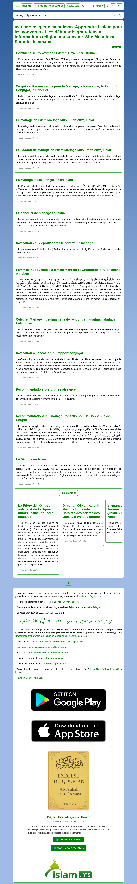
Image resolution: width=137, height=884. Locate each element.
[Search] (119, 15)
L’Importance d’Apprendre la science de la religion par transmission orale (51, 636)
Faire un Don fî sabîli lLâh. (30, 677)
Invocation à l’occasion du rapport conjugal (49, 353)
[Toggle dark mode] (107, 6)
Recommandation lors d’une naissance (46, 389)
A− (113, 5)
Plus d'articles (68, 492)
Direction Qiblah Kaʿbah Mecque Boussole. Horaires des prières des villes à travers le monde (81, 511)
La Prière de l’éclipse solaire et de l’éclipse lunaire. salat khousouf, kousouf (36, 511)
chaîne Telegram (93, 607)
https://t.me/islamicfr (55, 658)
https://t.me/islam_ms (68, 601)
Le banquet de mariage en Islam (40, 213)
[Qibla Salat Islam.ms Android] (68, 717)
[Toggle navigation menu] (17, 5)
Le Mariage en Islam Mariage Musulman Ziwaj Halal (55, 120)
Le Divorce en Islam (31, 459)
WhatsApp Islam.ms (56, 663)
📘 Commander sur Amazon (68, 839)
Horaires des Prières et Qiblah (49, 6)
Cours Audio (73, 6)
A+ (119, 5)
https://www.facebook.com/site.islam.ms (48, 652)
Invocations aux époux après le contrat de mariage (54, 243)
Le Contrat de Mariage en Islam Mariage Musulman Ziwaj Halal (63, 150)
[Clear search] (114, 15)
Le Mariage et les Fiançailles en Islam (44, 180)
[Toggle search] (83, 6)
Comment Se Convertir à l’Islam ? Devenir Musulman (56, 53)
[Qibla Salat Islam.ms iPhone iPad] (68, 743)
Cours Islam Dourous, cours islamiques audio (61, 641)
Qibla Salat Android (100, 669)
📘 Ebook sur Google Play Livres (68, 848)
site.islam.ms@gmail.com (89, 596)
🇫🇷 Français (97, 6)
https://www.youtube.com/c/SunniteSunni (47, 647)
